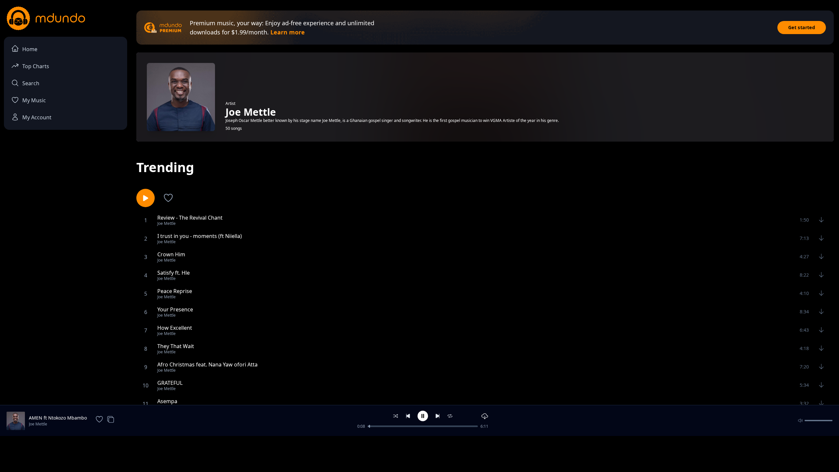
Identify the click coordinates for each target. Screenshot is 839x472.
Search (30, 83)
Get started (801, 27)
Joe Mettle (38, 424)
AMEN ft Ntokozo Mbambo (58, 418)
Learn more (287, 32)
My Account (36, 117)
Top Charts (35, 66)
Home (29, 49)
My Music (34, 100)
